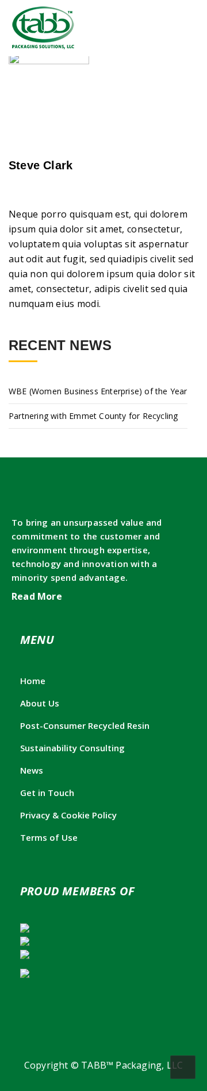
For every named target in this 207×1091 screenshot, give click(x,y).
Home (32, 680)
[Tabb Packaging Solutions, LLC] (43, 27)
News (31, 770)
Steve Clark (40, 165)
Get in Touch (47, 792)
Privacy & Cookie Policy (68, 815)
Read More (38, 596)
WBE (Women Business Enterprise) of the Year (98, 391)
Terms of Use (49, 837)
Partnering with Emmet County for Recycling (93, 415)
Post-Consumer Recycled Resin (85, 725)
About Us (39, 703)
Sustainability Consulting (72, 748)
